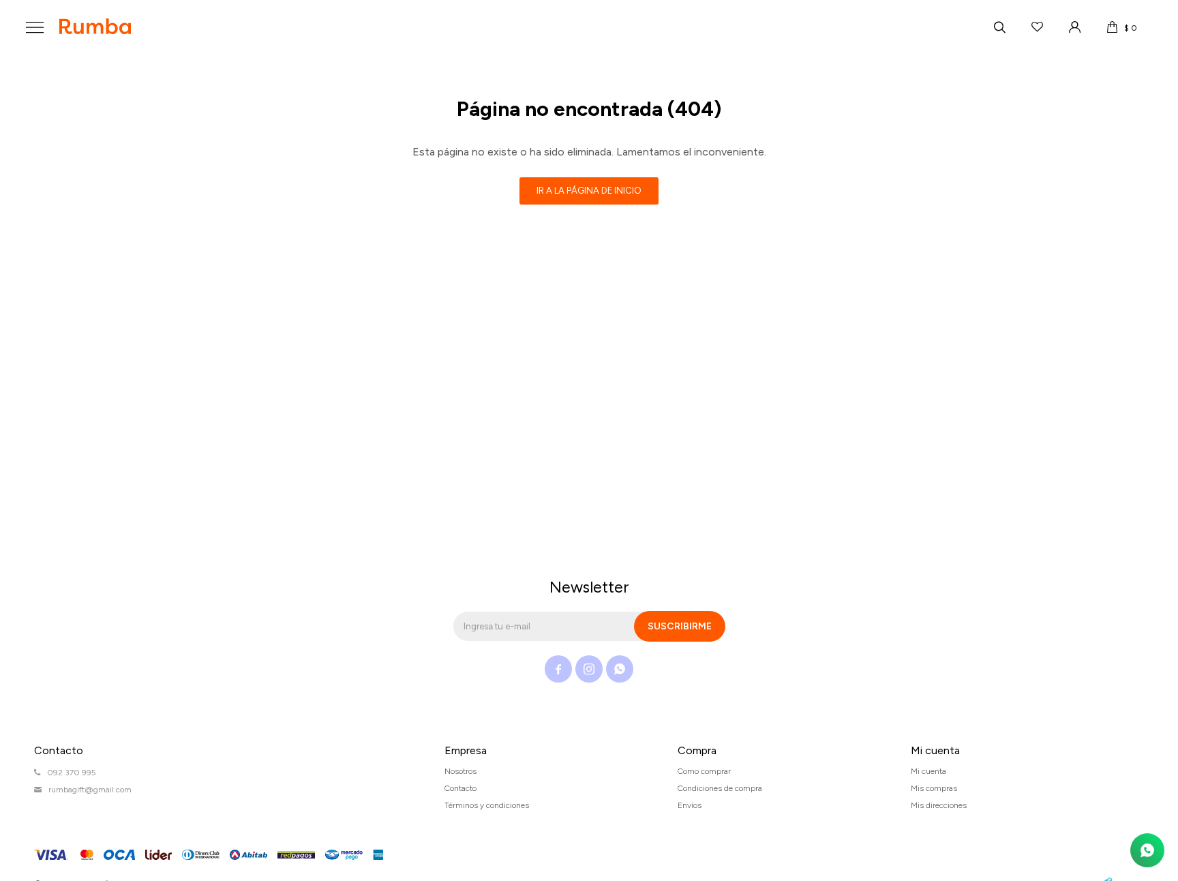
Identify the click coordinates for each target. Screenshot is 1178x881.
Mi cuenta (928, 771)
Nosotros (460, 771)
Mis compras (934, 788)
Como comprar (704, 771)
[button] (999, 27)
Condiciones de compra (720, 788)
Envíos (689, 805)
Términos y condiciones (486, 805)
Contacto (460, 788)
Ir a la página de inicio (589, 190)
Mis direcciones (939, 805)
